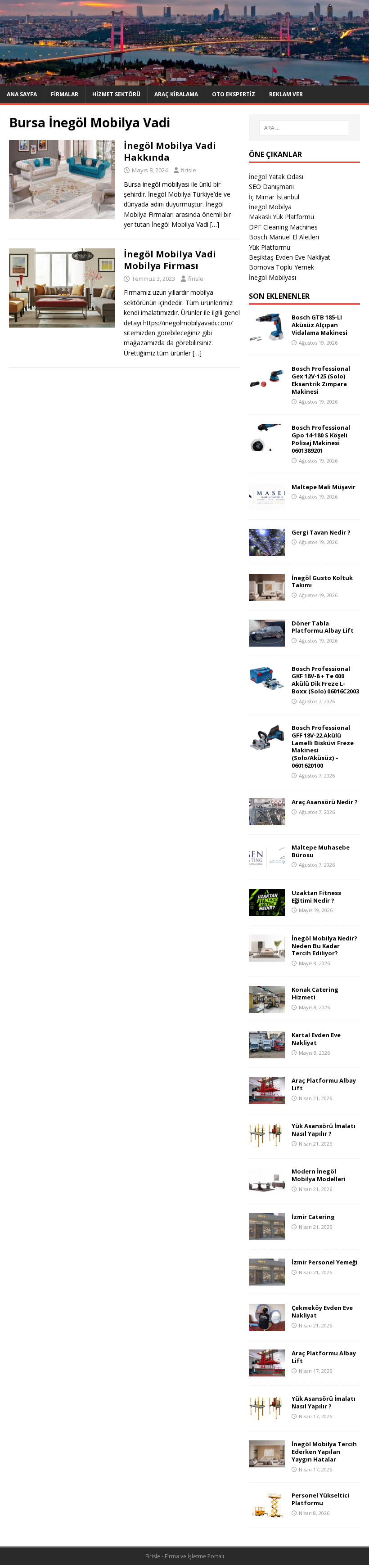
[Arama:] (304, 127)
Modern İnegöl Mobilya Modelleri (319, 1175)
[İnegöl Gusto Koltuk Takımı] (267, 595)
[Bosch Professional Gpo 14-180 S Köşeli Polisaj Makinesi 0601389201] (267, 445)
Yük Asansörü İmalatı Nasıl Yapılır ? (324, 1130)
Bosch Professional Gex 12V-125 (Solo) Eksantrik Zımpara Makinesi (321, 380)
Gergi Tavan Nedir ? (321, 532)
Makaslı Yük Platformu (281, 216)
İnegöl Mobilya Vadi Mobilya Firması (170, 260)
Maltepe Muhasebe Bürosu (321, 851)
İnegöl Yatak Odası (276, 176)
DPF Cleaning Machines (283, 227)
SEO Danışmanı (271, 186)
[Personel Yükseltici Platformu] (267, 1513)
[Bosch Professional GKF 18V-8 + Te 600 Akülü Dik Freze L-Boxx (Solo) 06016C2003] (267, 686)
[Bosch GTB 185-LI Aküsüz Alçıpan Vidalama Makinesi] (267, 335)
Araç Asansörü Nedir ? (325, 802)
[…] (214, 224)
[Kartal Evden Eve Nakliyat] (267, 1053)
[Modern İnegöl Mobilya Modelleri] (267, 1189)
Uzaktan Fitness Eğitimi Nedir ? (316, 896)
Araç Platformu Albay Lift (324, 1084)
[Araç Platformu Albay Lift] (267, 1098)
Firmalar (64, 94)
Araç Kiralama (176, 94)
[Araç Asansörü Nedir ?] (267, 819)
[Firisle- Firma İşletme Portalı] (184, 80)
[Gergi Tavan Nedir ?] (267, 550)
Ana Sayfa (22, 94)
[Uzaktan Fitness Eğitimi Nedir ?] (267, 910)
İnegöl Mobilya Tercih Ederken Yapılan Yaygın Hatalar (324, 1451)
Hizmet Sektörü (116, 94)
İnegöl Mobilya (270, 206)
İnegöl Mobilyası (272, 277)
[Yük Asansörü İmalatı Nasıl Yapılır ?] (267, 1144)
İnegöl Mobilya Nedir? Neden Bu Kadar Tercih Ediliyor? (324, 946)
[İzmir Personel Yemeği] (267, 1280)
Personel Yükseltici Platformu (320, 1499)
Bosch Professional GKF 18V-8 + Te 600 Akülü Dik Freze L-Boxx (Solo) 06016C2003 (325, 680)
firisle (188, 170)
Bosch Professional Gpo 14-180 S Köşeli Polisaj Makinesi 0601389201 (321, 438)
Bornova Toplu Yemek (281, 267)
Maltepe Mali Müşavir (324, 487)
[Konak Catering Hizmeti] (267, 1007)
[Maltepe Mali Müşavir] (267, 504)
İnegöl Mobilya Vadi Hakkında (170, 151)
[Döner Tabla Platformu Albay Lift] (267, 641)
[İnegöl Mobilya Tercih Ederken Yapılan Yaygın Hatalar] (267, 1462)
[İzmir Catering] (267, 1235)
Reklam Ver (286, 94)
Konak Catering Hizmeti (315, 993)
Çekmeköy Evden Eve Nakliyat (322, 1311)
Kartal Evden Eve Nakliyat (316, 1039)
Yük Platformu (269, 247)
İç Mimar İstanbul (274, 197)
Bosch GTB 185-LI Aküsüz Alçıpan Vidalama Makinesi (319, 325)
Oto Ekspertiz (233, 94)
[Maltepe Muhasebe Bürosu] (267, 865)
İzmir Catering (313, 1217)
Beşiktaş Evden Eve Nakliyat (289, 257)
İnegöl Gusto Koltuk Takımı (322, 581)
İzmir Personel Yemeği (324, 1262)
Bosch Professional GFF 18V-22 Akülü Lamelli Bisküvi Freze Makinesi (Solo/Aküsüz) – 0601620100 (323, 746)
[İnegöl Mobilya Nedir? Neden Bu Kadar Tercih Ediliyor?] (267, 956)
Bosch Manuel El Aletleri (284, 237)
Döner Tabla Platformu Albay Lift (323, 627)
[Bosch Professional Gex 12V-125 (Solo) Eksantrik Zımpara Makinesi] (267, 386)
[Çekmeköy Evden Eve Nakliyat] (267, 1326)
